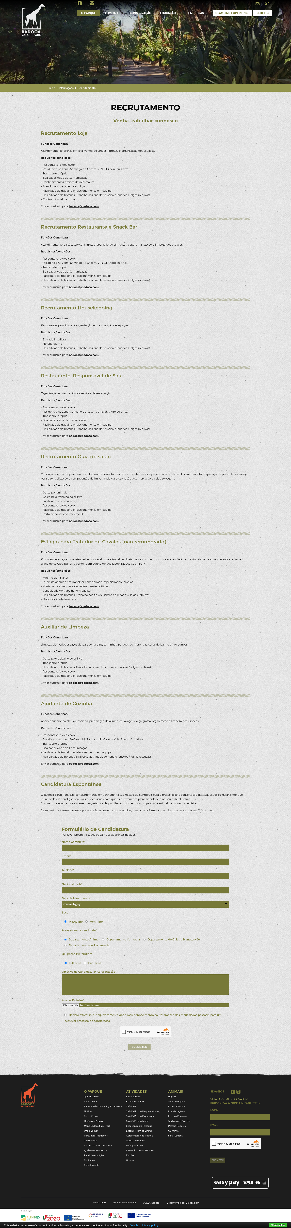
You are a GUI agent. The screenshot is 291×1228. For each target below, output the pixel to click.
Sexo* (65, 912)
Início (52, 88)
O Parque (88, 13)
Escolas (130, 1155)
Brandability (192, 1203)
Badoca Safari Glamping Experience (103, 1106)
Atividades (113, 13)
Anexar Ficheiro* (73, 1000)
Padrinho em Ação (94, 1155)
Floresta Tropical (177, 1106)
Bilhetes (262, 13)
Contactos (89, 1160)
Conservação (140, 13)
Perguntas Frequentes (96, 1135)
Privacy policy (150, 1225)
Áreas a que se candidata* (79, 930)
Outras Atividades (135, 1140)
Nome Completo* (73, 842)
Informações (66, 88)
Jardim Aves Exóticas (179, 1121)
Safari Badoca (133, 1096)
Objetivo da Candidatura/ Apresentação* (89, 971)
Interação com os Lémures (140, 1150)
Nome (214, 1109)
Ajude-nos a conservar (95, 1150)
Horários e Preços (93, 1121)
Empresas (196, 13)
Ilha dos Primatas (177, 1116)
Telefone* (68, 870)
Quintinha (173, 1131)
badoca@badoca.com (84, 206)
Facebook (80, 3)
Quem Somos (91, 1096)
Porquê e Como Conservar (98, 1145)
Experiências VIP (135, 1101)
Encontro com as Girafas (139, 1131)
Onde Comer (91, 1131)
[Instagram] (238, 1092)
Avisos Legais (99, 1202)
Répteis (172, 1096)
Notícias (88, 1111)
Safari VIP (131, 1106)
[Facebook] (233, 1092)
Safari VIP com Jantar (137, 1121)
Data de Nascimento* (76, 898)
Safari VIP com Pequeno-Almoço (143, 1111)
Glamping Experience (232, 13)
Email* (66, 856)
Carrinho (267, 3)
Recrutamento (91, 1165)
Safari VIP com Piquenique (140, 1116)
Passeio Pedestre (177, 1126)
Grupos (130, 1160)
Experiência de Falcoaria (139, 1126)
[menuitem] (88, 13)
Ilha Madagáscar (176, 1111)
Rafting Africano (134, 1145)
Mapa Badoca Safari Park (97, 1126)
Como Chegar (91, 1116)
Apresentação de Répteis (139, 1135)
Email (214, 1125)
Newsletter (257, 3)
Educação (168, 13)
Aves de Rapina (176, 1101)
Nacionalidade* (72, 884)
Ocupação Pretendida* (77, 954)
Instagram (92, 3)
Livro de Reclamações (124, 1202)
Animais (175, 1091)
